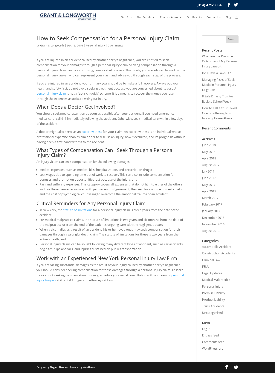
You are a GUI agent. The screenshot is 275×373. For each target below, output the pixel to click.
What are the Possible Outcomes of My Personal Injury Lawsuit (220, 61)
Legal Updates (212, 273)
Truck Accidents (213, 306)
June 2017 (209, 178)
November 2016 (213, 224)
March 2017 (210, 198)
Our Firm (126, 17)
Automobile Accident (216, 247)
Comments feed (213, 342)
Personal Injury (95, 45)
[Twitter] (236, 5)
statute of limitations (77, 210)
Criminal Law (211, 260)
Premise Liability (213, 293)
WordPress (89, 367)
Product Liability (213, 300)
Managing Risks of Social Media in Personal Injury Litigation (219, 85)
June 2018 (209, 145)
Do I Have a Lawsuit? (216, 73)
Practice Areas (169, 17)
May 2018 (208, 152)
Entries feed (210, 335)
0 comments (115, 45)
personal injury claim (51, 93)
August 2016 (210, 231)
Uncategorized (212, 313)
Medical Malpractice (216, 280)
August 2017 (210, 165)
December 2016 (213, 218)
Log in (206, 329)
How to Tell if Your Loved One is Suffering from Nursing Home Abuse (219, 113)
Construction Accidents (218, 253)
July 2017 (208, 171)
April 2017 (209, 191)
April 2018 (209, 158)
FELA (205, 267)
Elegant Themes (59, 367)
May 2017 (208, 185)
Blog (228, 17)
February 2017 (212, 204)
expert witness (92, 132)
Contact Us (214, 17)
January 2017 (211, 211)
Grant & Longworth (52, 45)
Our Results (194, 17)
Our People (144, 17)
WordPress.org (212, 348)
